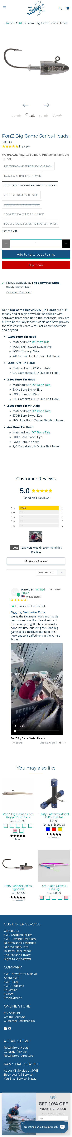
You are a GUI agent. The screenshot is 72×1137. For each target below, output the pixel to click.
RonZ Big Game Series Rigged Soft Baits (18, 815)
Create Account (14, 1017)
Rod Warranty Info (16, 947)
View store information (18, 292)
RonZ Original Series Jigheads (18, 887)
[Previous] (25, 105)
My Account (12, 1013)
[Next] (47, 105)
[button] (61, 742)
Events (8, 994)
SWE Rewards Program (20, 939)
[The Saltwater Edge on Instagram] (5, 1029)
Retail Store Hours (16, 1047)
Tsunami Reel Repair (17, 951)
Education (10, 990)
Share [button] (19, 742)
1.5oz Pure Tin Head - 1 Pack (22, 175)
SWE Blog (11, 982)
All (20, 23)
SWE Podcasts (14, 986)
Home (9, 23)
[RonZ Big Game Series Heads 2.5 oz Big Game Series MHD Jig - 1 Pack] (36, 65)
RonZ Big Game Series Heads (28, 738)
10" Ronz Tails (41, 385)
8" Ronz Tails (40, 342)
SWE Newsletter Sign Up (21, 974)
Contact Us (11, 931)
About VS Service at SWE (21, 1070)
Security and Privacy (17, 955)
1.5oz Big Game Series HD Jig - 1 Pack (28, 166)
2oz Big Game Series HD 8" (22, 204)
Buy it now (36, 265)
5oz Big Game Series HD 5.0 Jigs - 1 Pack (30, 223)
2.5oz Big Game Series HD (21, 194)
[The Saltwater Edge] (36, 8)
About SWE (12, 978)
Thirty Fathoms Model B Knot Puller (54, 815)
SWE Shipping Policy (18, 935)
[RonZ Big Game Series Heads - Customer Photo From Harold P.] (35, 536)
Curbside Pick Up (15, 1051)
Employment (13, 998)
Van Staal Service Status (20, 1078)
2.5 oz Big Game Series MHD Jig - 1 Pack (30, 185)
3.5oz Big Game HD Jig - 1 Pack (24, 214)
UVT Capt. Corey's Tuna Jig (54, 887)
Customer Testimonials (19, 1021)
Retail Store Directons (18, 1055)
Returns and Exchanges (20, 943)
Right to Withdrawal (17, 959)
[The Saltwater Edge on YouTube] (9, 1029)
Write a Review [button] (38, 561)
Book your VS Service (18, 1074)
